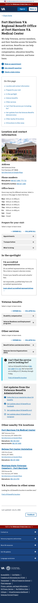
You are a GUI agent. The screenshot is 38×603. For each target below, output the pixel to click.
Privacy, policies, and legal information (14, 586)
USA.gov (4, 592)
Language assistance (8, 558)
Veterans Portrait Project (9, 595)
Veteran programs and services (11, 539)
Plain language (6, 583)
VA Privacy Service (7, 589)
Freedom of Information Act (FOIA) (13, 578)
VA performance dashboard (18, 592)
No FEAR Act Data (22, 589)
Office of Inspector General (21, 581)
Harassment (5, 581)
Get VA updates (6, 552)
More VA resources (7, 545)
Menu (32, 9)
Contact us (4, 532)
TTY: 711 (18, 369)
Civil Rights (16, 575)
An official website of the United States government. (19, 1)
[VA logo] (3, 9)
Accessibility (5, 575)
